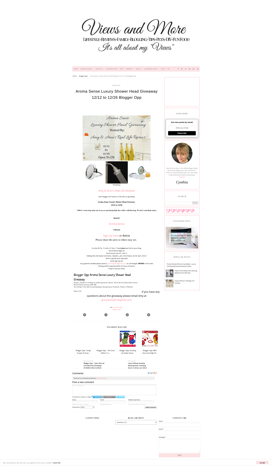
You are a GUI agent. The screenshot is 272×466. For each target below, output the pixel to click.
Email (102, 400)
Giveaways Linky (150, 69)
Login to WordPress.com (109, 397)
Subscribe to (76, 407)
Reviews (129, 69)
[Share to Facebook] (106, 314)
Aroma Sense (116, 224)
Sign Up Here (111, 235)
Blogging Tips (111, 69)
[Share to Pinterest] (148, 314)
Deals (138, 69)
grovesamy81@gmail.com (116, 263)
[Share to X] (84, 314)
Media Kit (182, 177)
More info (56, 462)
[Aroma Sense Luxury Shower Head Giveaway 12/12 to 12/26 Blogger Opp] (127, 314)
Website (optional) (134, 400)
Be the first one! (101, 378)
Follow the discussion (155, 373)
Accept (262, 462)
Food (163, 69)
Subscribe (182, 133)
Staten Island (86, 69)
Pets (121, 69)
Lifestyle (99, 69)
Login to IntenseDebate (97, 397)
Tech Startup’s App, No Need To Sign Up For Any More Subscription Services (181, 238)
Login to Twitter (120, 397)
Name (74, 400)
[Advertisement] (136, 5)
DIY (169, 69)
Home (76, 69)
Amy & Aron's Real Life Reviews (116, 190)
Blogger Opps (116, 309)
